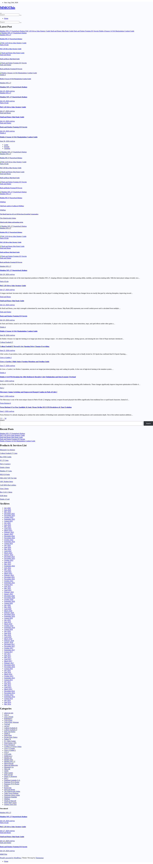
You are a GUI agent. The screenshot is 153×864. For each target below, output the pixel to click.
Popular (6, 146)
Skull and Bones (5, 55)
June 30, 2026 (5, 141)
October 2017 (8, 648)
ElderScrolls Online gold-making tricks (11, 222)
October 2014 (8, 695)
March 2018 (8, 639)
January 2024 (8, 555)
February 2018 (9, 641)
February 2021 (9, 592)
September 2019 (9, 616)
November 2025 (9, 515)
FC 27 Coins (4, 460)
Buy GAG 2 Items (6, 492)
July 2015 (7, 682)
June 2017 (7, 655)
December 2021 (9, 577)
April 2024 (7, 551)
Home (6, 18)
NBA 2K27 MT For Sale (8, 478)
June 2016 (7, 672)
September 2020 (9, 601)
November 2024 (9, 538)
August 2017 (8, 652)
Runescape (7, 788)
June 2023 (7, 562)
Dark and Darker (5, 65)
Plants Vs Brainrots (10, 776)
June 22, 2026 (5, 350)
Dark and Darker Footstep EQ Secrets (11, 69)
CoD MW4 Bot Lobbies (8, 485)
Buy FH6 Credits (5, 457)
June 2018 (7, 633)
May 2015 (7, 685)
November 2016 (9, 667)
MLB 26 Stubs (5, 474)
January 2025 (8, 534)
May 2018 (7, 635)
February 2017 (9, 663)
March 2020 (8, 611)
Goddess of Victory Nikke (12, 746)
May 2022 (7, 570)
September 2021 (9, 583)
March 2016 (8, 674)
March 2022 (8, 573)
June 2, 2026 (4, 411)
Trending (7, 148)
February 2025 (9, 532)
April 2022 (7, 571)
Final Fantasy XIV (10, 743)
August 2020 (8, 603)
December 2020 (9, 596)
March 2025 (8, 530)
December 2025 (9, 513)
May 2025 (7, 527)
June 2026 (7, 510)
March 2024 (8, 553)
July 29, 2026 (4, 91)
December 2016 (9, 665)
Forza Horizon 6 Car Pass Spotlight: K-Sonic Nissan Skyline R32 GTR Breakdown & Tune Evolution (36, 407)
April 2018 (7, 637)
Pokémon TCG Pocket (11, 782)
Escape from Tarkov (10, 737)
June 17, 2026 (5, 366)
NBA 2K (7, 769)
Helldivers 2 (8, 756)
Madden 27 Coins (6, 471)
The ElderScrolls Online (8, 218)
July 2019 (7, 620)
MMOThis (7, 7)
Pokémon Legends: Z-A (12, 780)
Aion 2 (6, 715)
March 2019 (8, 624)
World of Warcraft (10, 801)
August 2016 (8, 669)
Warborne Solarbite (10, 797)
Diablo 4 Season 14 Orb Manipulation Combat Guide (15, 79)
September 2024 (9, 542)
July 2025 (7, 523)
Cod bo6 (7, 724)
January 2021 (8, 594)
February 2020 (9, 612)
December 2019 (9, 614)
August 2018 (8, 629)
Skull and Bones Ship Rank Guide (10, 59)
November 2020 (9, 598)
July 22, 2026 (4, 121)
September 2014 (9, 697)
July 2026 (7, 508)
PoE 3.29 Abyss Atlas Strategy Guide (10, 49)
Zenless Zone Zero (10, 804)
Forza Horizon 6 (5, 403)
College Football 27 (6, 342)
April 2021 (7, 590)
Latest (6, 145)
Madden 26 (8, 758)
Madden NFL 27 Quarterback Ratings (11, 39)
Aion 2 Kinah (8, 717)
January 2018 (8, 642)
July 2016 (7, 670)
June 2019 (7, 622)
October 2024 (8, 540)
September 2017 (9, 650)
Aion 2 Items (4, 488)
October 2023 (8, 560)
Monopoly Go (9, 767)
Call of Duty (8, 720)
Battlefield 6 (8, 718)
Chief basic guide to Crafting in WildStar (12, 206)
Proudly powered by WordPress (10, 858)
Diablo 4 (3, 75)
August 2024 (8, 543)
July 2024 (7, 545)
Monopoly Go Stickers (7, 450)
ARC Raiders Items (6, 481)
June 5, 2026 (4, 381)
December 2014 (9, 691)
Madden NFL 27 (5, 35)
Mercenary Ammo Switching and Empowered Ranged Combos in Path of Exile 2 (28, 392)
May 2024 (7, 549)
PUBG (6, 786)
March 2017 (8, 661)
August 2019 (8, 618)
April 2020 (7, 609)
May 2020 (7, 607)
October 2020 (8, 599)
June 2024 (7, 547)
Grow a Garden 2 (6, 357)
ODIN (6, 771)
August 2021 (8, 584)
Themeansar (39, 858)
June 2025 (7, 525)
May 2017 (7, 657)
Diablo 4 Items (5, 467)
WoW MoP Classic (10, 803)
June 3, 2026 (4, 396)
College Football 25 (10, 728)
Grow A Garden (9, 748)
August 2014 (8, 698)
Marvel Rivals (8, 763)
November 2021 (9, 579)
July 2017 (7, 654)
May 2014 (7, 704)
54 (5, 418)
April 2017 (7, 659)
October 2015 (8, 676)
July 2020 (7, 605)
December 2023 (9, 556)
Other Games (8, 773)
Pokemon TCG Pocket (11, 784)
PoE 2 (2, 388)
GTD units (7, 754)
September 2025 (9, 519)
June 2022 (7, 568)
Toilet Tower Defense (11, 793)
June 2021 (7, 586)
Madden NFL (8, 760)
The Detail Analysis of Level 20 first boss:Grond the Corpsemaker (19, 214)
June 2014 (7, 702)
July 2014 (7, 700)
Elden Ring (8, 735)
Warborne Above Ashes (12, 795)
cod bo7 (6, 726)
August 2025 (8, 521)
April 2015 (7, 687)
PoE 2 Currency (5, 464)
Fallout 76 (7, 739)
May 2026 (7, 512)
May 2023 (7, 564)
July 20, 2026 (4, 131)
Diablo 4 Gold (4, 499)
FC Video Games (10, 741)
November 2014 (9, 693)
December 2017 (9, 644)
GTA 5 (6, 752)
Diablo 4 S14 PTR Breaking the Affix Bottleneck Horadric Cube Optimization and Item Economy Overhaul (38, 377)
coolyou (12, 91)
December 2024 (9, 536)
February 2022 (9, 575)
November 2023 (9, 558)
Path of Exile (4, 45)
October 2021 (8, 581)
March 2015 (8, 689)
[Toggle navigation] (1, 13)
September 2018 (9, 627)
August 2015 (8, 680)
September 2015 (9, 678)
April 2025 (7, 528)
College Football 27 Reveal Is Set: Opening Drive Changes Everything (24, 346)
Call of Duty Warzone (11, 722)
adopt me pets (8, 713)
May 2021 (7, 588)
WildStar (3, 202)
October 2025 (8, 517)
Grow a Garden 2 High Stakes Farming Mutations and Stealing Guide (24, 361)
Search (2, 420)
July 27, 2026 (4, 111)
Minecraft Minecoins (11, 765)
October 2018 (8, 626)
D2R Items (3, 496)
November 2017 (9, 646)
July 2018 (7, 631)
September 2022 (9, 566)
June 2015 (7, 683)
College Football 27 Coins (8, 453)
